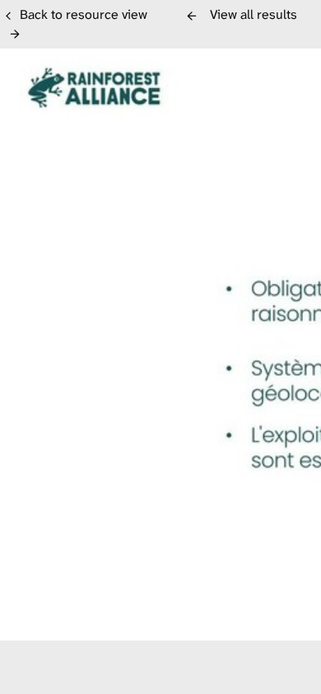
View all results (253, 14)
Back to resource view (83, 14)
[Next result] (15, 33)
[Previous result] (192, 15)
